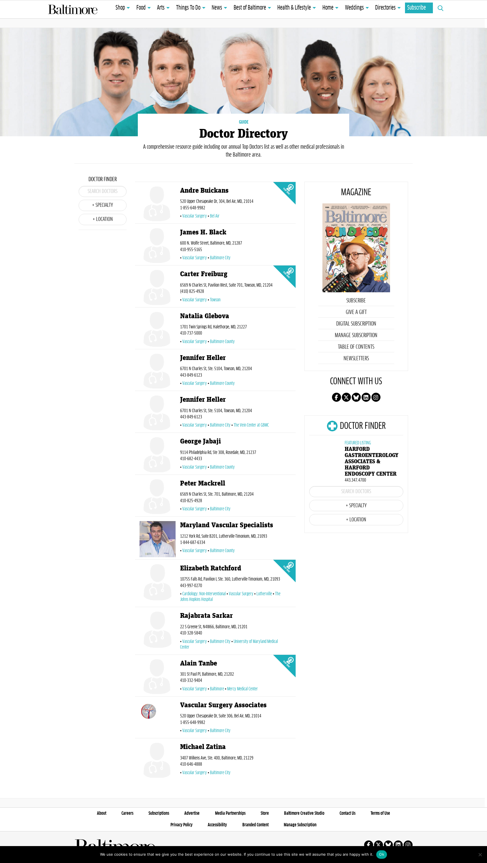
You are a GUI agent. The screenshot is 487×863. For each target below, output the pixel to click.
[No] (480, 854)
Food (141, 8)
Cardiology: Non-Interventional (204, 594)
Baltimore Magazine (73, 9)
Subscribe (416, 8)
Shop (120, 8)
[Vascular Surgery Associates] (158, 718)
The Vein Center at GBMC (251, 425)
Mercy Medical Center (242, 689)
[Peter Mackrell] (158, 496)
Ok (381, 854)
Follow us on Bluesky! (356, 397)
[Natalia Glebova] (158, 329)
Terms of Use (380, 813)
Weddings (354, 8)
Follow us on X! (346, 397)
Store (265, 813)
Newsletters (356, 358)
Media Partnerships (230, 813)
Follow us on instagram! (375, 397)
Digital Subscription (356, 324)
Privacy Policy (181, 825)
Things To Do (188, 8)
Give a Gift (356, 312)
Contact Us (347, 813)
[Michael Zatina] (158, 760)
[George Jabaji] (158, 454)
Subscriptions (159, 813)
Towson (215, 300)
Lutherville (264, 594)
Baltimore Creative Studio (304, 813)
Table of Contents (356, 347)
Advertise (192, 813)
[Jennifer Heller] (158, 371)
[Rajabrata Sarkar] (158, 632)
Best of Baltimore (250, 8)
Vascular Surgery (194, 216)
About (101, 813)
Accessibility (217, 825)
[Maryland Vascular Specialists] (158, 539)
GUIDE (243, 122)
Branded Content (255, 825)
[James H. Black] (158, 245)
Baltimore (217, 689)
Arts (161, 8)
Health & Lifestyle (294, 8)
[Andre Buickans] (158, 203)
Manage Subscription (356, 335)
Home (327, 8)
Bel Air (215, 216)
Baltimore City (220, 258)
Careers (127, 813)
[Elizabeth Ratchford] (158, 584)
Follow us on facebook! (336, 397)
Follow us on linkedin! (366, 397)
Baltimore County (222, 341)
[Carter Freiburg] (158, 287)
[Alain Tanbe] (158, 676)
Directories (385, 8)
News (217, 8)
